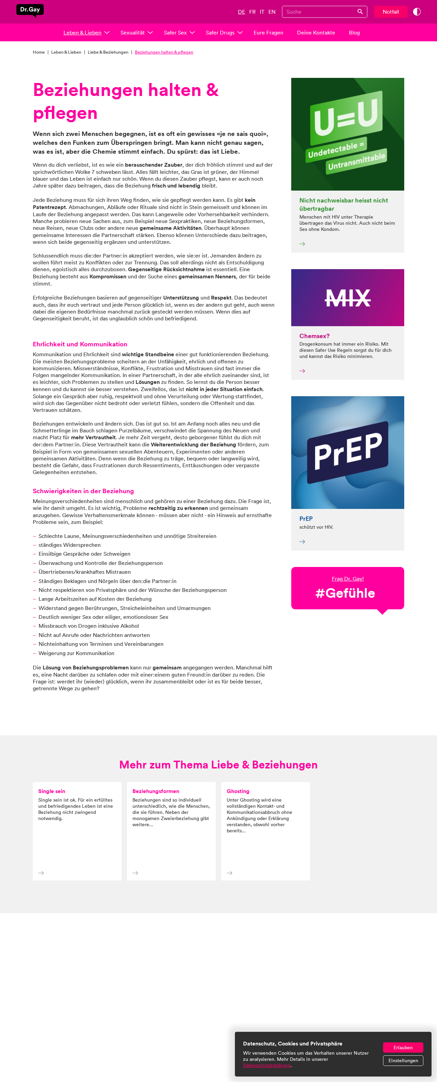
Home (39, 52)
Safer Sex (175, 32)
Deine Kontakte (316, 32)
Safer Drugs (220, 32)
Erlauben (403, 1047)
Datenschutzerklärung (267, 1065)
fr (252, 11)
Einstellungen (403, 1060)
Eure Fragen (268, 32)
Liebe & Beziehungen (108, 52)
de (241, 11)
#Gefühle (345, 592)
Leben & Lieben (82, 32)
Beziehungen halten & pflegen (164, 52)
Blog (354, 32)
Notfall (391, 11)
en (272, 11)
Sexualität (133, 32)
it (262, 11)
